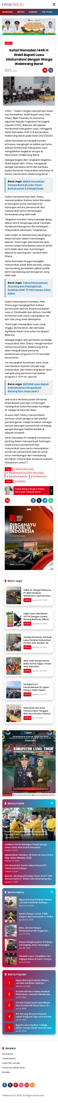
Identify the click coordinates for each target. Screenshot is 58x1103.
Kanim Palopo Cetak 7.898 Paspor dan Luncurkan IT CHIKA (36, 915)
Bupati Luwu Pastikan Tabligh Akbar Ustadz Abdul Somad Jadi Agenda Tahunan (33, 1026)
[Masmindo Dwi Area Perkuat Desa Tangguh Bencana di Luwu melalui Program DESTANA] (13, 713)
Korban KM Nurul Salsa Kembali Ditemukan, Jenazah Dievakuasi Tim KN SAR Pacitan (33, 993)
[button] (54, 4)
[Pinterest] (15, 1085)
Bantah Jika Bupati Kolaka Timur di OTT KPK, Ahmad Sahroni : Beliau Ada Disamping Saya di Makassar (29, 877)
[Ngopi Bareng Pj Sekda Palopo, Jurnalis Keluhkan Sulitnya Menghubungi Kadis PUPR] (11, 902)
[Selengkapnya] (52, 803)
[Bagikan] (50, 70)
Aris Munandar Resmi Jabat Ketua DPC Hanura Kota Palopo (26, 867)
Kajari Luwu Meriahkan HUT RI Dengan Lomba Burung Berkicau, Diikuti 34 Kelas (35, 618)
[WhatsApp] (50, 500)
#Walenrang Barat (18, 476)
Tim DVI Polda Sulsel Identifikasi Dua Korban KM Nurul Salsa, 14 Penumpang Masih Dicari (33, 1004)
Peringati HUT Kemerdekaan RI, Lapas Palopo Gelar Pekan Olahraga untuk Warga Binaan (36, 690)
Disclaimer (7, 1053)
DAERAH (9, 43)
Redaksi (8, 69)
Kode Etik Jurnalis (11, 1063)
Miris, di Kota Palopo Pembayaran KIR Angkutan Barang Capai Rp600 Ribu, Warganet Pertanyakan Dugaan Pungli (33, 929)
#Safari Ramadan (25, 469)
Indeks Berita (8, 1058)
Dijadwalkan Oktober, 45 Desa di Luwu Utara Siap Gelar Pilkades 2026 (29, 856)
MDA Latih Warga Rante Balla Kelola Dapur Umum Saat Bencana (37, 663)
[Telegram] (44, 500)
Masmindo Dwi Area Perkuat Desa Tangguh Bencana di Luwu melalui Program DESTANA (36, 712)
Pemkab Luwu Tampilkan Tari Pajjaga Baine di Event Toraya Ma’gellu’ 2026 (35, 958)
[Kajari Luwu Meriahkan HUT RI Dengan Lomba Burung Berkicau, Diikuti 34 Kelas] (13, 619)
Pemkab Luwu (39, 476)
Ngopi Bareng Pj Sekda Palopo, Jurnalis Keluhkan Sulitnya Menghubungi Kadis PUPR (35, 901)
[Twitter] (39, 500)
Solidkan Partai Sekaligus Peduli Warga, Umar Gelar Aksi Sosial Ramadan (26, 846)
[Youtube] (26, 1085)
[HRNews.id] (12, 4)
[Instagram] (21, 1085)
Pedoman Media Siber (13, 1067)
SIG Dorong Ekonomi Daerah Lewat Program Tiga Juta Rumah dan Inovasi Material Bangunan (33, 1015)
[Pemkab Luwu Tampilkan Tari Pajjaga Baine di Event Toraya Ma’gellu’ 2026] (11, 959)
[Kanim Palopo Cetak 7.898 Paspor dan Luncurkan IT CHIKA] (11, 916)
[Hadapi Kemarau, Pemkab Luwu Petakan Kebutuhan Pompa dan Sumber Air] (13, 642)
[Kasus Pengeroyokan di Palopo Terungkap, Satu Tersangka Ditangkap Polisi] (11, 945)
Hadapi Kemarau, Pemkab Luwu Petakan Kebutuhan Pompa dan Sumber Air (37, 640)
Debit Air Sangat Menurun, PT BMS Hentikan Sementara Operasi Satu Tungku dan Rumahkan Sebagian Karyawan (37, 596)
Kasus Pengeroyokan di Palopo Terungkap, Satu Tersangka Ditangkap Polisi (36, 943)
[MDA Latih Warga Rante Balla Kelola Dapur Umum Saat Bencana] (13, 666)
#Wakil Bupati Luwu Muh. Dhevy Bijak (26, 472)
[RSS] (32, 1085)
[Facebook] (33, 500)
